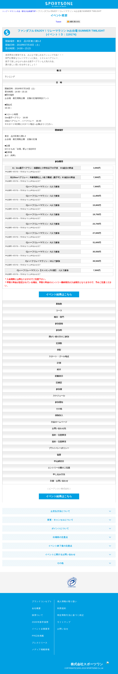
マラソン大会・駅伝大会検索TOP (23, 11)
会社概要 (36, 608)
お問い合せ (62, 629)
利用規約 (61, 608)
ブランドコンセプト (42, 601)
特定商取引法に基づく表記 (70, 615)
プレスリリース (39, 643)
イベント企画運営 (41, 629)
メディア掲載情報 (41, 649)
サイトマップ (64, 622)
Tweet (58, 22)
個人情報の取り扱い (67, 601)
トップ (4, 11)
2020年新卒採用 (40, 622)
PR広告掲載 (38, 636)
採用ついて (37, 615)
